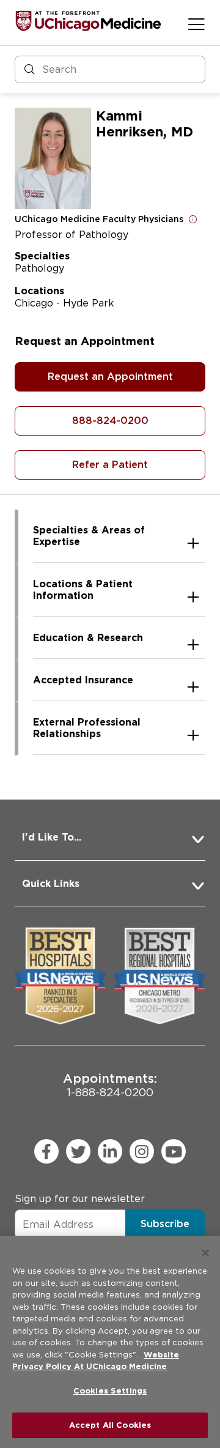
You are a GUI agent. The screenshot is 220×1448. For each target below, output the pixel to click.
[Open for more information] (193, 219)
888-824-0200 (110, 420)
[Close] (205, 1252)
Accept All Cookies (110, 1425)
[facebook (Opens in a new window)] (46, 1151)
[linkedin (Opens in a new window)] (110, 1151)
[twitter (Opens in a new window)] (78, 1151)
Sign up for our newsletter (80, 1199)
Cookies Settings (110, 1390)
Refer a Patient (110, 464)
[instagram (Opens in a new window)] (142, 1151)
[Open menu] (196, 24)
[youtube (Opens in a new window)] (173, 1151)
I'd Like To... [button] (51, 837)
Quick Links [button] (50, 883)
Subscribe (165, 1224)
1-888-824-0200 (110, 1085)
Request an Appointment (110, 376)
